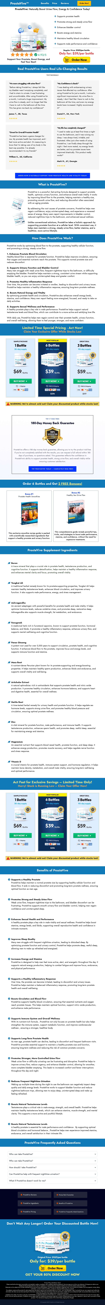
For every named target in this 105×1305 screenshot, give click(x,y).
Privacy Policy (47, 1283)
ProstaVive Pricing (29, 1212)
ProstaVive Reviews (30, 1195)
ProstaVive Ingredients (31, 1203)
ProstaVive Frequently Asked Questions (71, 1212)
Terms (59, 1283)
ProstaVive (52, 1302)
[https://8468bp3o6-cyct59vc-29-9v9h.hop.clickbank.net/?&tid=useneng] (76, 59)
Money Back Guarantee (66, 1195)
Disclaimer (54, 1283)
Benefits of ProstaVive (66, 1203)
